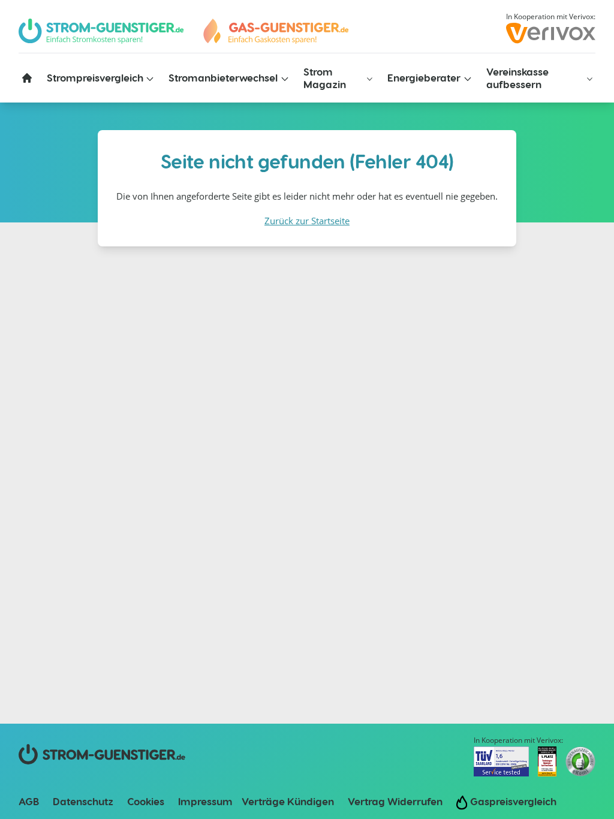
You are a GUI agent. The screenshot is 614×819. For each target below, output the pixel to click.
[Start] (275, 31)
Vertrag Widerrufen (395, 801)
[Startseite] (27, 78)
